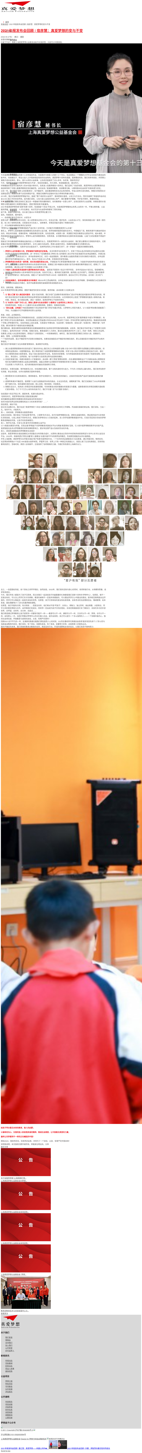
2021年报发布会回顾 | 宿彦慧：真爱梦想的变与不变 (42, 30)
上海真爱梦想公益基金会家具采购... (15, 1212)
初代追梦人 (9, 1350)
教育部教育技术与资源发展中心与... (15, 1311)
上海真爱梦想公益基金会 (10, 1439)
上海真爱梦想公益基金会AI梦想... (14, 1180)
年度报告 (8, 1401)
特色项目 (8, 1383)
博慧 (22, 37)
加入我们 (8, 1345)
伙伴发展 (8, 1389)
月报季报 (8, 1407)
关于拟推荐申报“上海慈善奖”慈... (13, 1178)
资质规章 (8, 1412)
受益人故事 (9, 1368)
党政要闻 (8, 1363)
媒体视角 (8, 1371)
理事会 (8, 1340)
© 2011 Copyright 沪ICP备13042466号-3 (17, 1430)
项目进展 (8, 1404)
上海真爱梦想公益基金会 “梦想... (13, 1274)
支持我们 (8, 1342)
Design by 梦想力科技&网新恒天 (33, 1439)
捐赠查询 (8, 1415)
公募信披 (8, 1417)
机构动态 (8, 1366)
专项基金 (8, 1386)
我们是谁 (8, 1337)
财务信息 (8, 1409)
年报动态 (4, 24)
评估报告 (8, 1391)
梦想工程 (8, 1381)
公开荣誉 (8, 1348)
